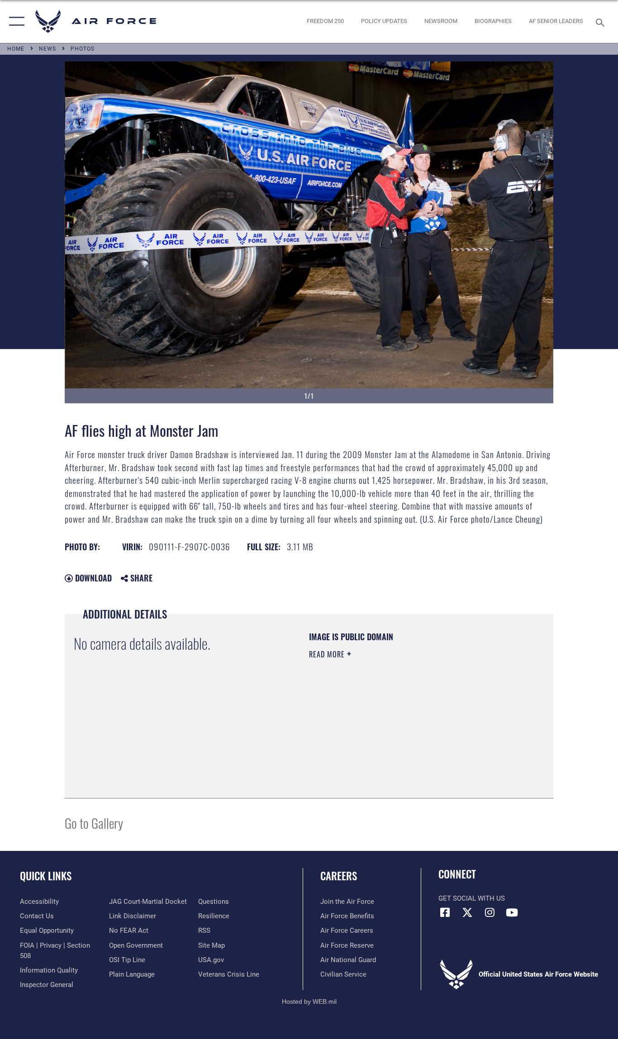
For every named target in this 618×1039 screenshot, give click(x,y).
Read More (328, 654)
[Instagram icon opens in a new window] (489, 912)
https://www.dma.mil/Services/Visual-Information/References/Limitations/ (415, 724)
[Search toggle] (601, 22)
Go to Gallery (94, 822)
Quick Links (45, 875)
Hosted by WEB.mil (309, 1001)
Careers (338, 875)
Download (92, 578)
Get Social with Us (471, 898)
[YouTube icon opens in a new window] (511, 912)
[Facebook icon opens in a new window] (445, 912)
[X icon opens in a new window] (467, 912)
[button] (14, 21)
